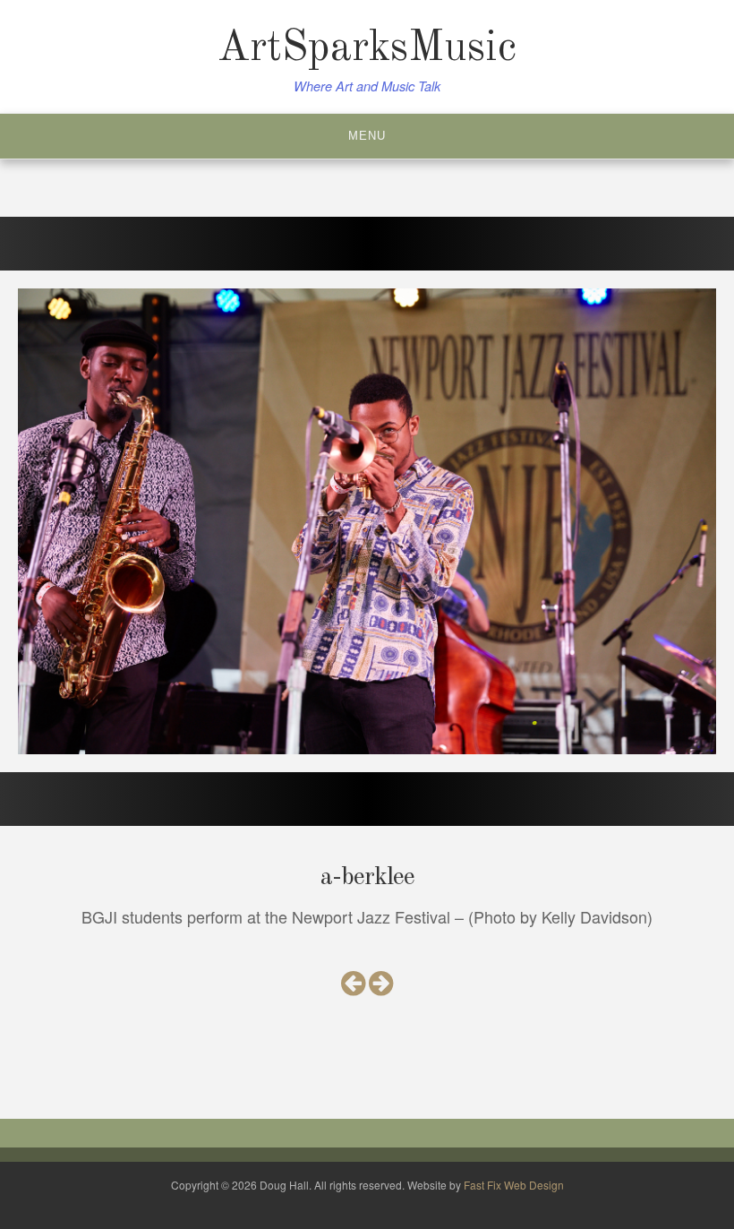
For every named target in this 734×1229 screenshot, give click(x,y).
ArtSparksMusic (367, 48)
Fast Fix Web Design (514, 1184)
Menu (367, 135)
